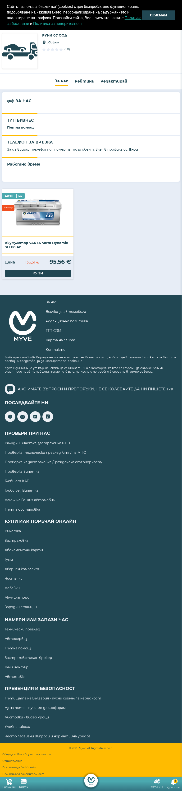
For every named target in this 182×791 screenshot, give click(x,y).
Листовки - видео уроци (27, 717)
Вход (133, 149)
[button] (84, 24)
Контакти (55, 349)
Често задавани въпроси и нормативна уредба (48, 736)
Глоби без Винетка (21, 490)
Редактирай (113, 81)
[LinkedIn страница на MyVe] (35, 420)
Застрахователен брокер (28, 658)
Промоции (9, 787)
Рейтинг (84, 81)
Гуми (9, 559)
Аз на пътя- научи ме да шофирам (35, 708)
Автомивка (15, 677)
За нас (61, 81)
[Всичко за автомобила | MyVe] (91, 780)
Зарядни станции (21, 607)
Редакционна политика (67, 321)
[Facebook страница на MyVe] (10, 420)
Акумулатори (17, 597)
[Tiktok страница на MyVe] (47, 420)
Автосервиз (16, 639)
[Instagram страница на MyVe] (22, 420)
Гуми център (16, 667)
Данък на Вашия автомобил (30, 500)
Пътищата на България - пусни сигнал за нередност (53, 698)
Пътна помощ (18, 648)
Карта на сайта (60, 340)
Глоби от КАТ (17, 481)
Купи (38, 273)
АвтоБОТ (157, 787)
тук (170, 389)
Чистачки (14, 578)
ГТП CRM (53, 330)
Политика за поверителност (57, 24)
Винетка (13, 531)
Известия (173, 784)
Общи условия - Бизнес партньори (26, 754)
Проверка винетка (22, 471)
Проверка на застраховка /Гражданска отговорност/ (53, 462)
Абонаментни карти (24, 550)
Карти (23, 786)
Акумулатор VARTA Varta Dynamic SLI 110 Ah (36, 245)
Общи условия (12, 761)
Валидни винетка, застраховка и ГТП (38, 443)
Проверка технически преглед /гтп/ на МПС (45, 452)
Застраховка (16, 540)
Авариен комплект (22, 569)
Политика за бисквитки (19, 767)
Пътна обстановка (22, 509)
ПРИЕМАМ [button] (158, 15)
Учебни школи (17, 727)
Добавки (12, 588)
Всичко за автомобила (66, 312)
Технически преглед (22, 629)
